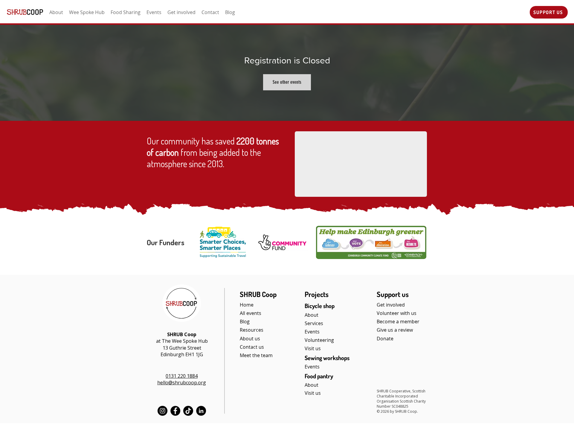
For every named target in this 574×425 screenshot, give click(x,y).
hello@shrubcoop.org (181, 382)
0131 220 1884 (182, 376)
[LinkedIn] (201, 411)
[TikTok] (188, 411)
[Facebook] (175, 411)
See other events (287, 82)
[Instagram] (162, 411)
